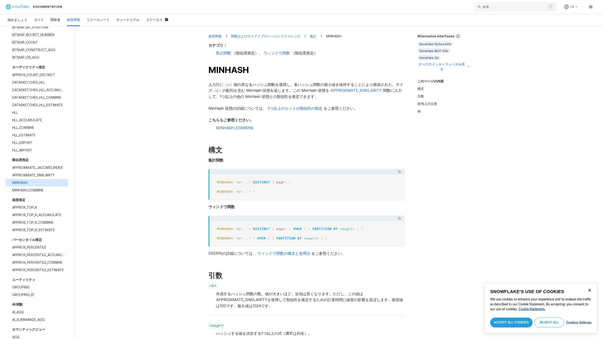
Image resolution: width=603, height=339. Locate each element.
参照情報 (73, 20)
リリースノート (98, 20)
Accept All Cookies (511, 322)
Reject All (549, 322)
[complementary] (443, 52)
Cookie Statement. (532, 309)
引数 (420, 96)
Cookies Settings (578, 322)
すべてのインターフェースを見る (442, 66)
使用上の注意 (427, 104)
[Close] (589, 290)
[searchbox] (514, 7)
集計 (313, 36)
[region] (540, 308)
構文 (420, 89)
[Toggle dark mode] (590, 7)
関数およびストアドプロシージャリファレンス (265, 36)
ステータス (154, 20)
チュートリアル (127, 20)
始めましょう (17, 20)
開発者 (55, 20)
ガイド (39, 20)
